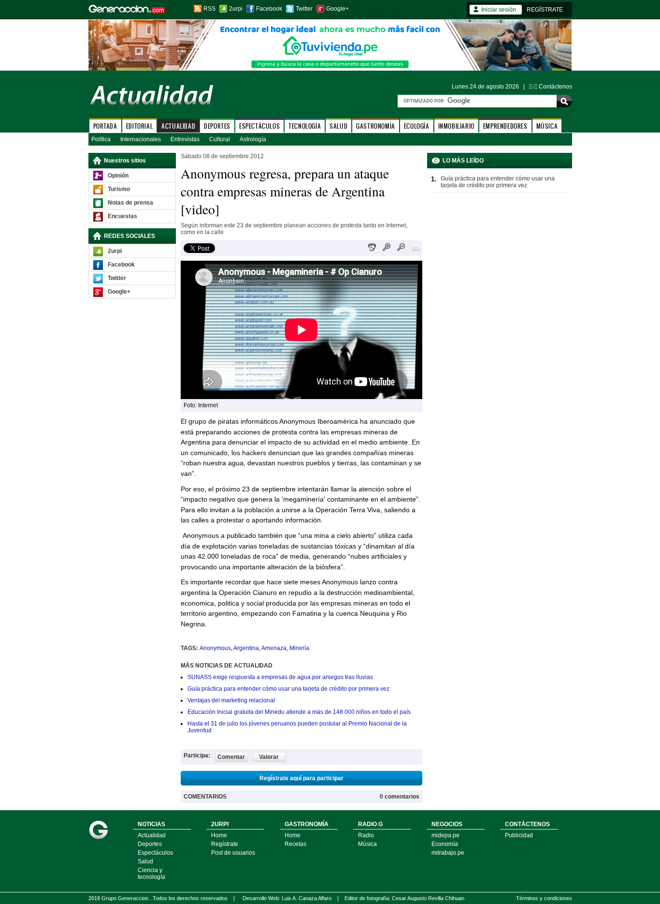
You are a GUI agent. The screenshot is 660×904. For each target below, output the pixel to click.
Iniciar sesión (498, 9)
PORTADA (105, 126)
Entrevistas (185, 139)
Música (367, 844)
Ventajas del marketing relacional (231, 700)
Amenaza (274, 648)
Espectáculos (155, 852)
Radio (366, 835)
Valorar (269, 757)
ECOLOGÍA (417, 126)
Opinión (118, 175)
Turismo (119, 189)
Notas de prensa (130, 202)
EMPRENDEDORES (505, 126)
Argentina (246, 648)
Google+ (337, 8)
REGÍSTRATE (545, 9)
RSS (209, 8)
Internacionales (140, 139)
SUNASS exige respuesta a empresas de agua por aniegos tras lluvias (280, 677)
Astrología (253, 139)
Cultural (219, 139)
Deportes (150, 844)
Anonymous (215, 648)
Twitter (304, 8)
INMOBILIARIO (456, 126)
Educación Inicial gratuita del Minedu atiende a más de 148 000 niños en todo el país (299, 712)
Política (101, 139)
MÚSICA (547, 126)
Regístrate (224, 844)
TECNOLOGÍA (304, 126)
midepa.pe (445, 835)
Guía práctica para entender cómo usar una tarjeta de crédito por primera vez (288, 688)
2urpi (236, 8)
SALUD (338, 126)
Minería (299, 648)
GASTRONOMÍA (375, 126)
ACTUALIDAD (178, 126)
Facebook (269, 8)
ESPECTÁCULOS (259, 126)
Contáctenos (555, 86)
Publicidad (519, 835)
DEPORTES (217, 126)
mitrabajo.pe (447, 852)
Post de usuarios (233, 852)
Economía (444, 844)
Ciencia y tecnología (151, 873)
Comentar (231, 757)
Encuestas (122, 216)
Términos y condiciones (544, 898)
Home (219, 835)
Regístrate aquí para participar (301, 778)
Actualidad (152, 835)
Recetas (295, 844)
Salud (145, 861)
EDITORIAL (139, 126)
